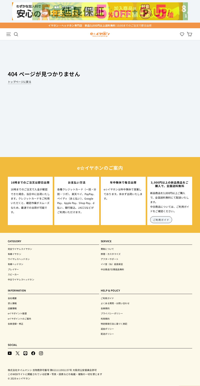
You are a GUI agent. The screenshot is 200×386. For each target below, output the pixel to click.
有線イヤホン (14, 253)
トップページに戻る (19, 82)
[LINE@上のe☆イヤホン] (25, 353)
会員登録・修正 (15, 323)
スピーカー (13, 274)
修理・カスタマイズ (111, 253)
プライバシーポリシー (112, 313)
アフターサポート (110, 259)
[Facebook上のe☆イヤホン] (33, 353)
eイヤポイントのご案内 (19, 318)
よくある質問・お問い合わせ (115, 303)
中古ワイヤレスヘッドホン (21, 279)
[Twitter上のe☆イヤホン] (18, 353)
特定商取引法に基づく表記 (114, 323)
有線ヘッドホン (15, 264)
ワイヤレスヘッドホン (19, 259)
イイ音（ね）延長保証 (112, 264)
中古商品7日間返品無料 (112, 269)
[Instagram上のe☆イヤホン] (41, 353)
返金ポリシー (107, 328)
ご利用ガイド (161, 219)
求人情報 (12, 303)
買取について (107, 248)
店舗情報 (12, 308)
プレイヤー (13, 269)
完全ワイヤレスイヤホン (20, 248)
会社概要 (12, 298)
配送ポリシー (107, 333)
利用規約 (105, 318)
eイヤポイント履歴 (17, 313)
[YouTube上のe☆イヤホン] (10, 353)
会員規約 (105, 308)
